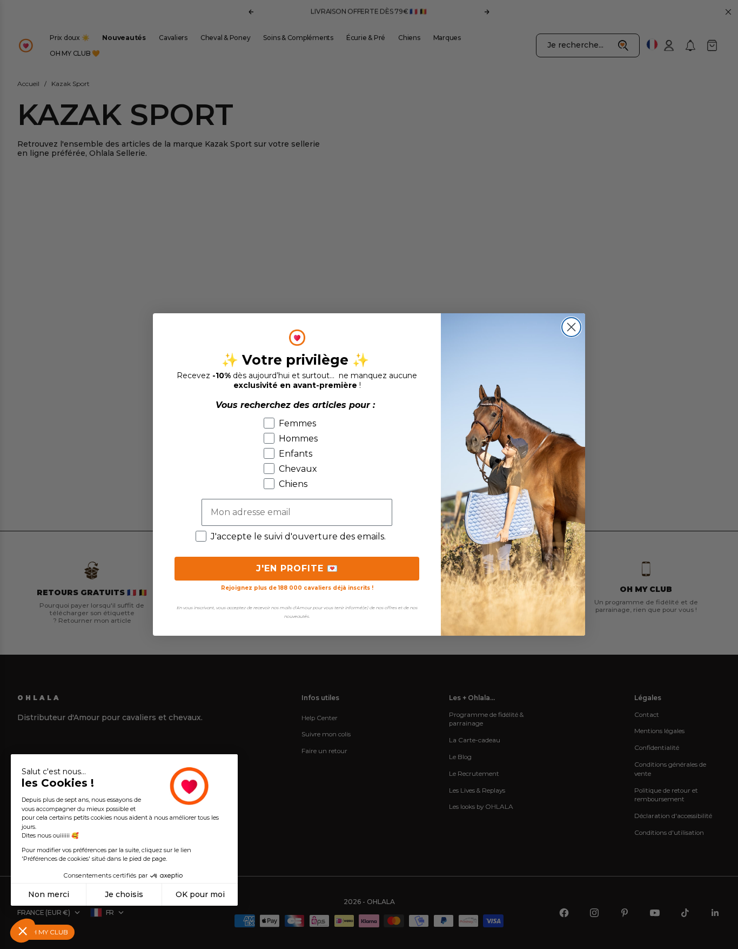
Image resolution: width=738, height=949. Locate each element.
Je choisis (124, 894)
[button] (23, 931)
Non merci (48, 894)
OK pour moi (200, 894)
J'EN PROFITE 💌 (297, 568)
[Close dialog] (571, 327)
